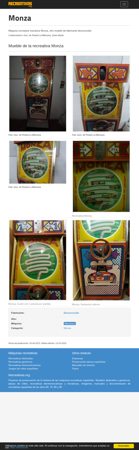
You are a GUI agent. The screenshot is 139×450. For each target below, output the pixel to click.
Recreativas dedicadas (20, 358)
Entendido (123, 446)
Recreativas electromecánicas (24, 365)
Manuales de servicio (83, 365)
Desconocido (71, 312)
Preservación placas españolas (88, 361)
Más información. (19, 447)
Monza (67, 328)
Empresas (77, 358)
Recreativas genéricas (20, 361)
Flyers (75, 368)
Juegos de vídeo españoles (23, 368)
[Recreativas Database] (20, 4)
